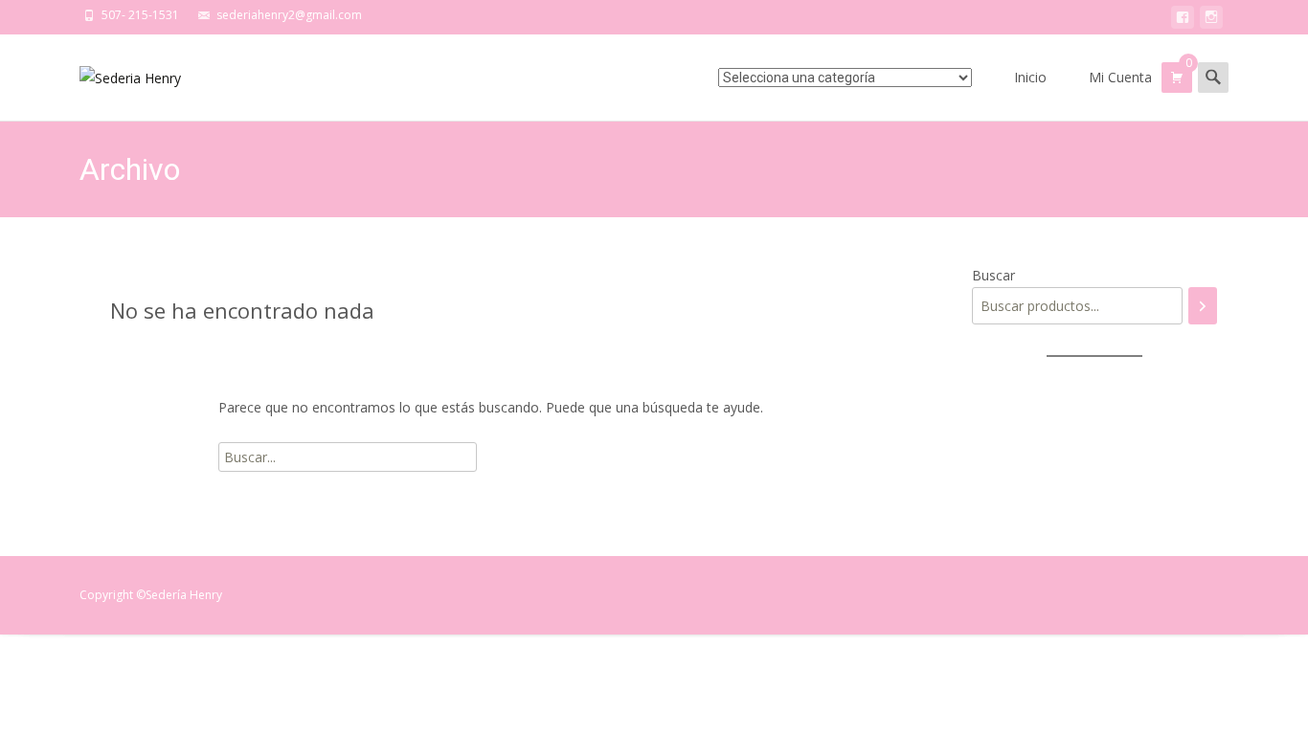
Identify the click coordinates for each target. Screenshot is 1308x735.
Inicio (1030, 77)
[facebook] (1182, 20)
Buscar (993, 275)
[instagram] (1211, 20)
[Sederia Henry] (115, 72)
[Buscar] (1202, 305)
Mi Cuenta (1120, 77)
